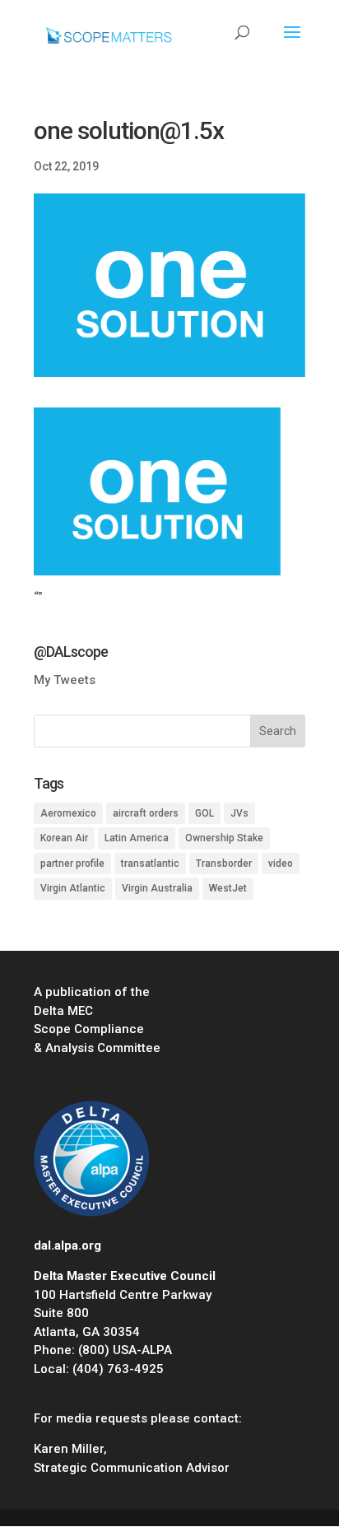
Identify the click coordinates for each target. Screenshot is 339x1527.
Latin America (136, 838)
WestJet (228, 888)
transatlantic (150, 863)
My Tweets (64, 680)
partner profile (72, 863)
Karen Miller (69, 1448)
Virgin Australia (157, 888)
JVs (239, 813)
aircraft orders (146, 813)
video (280, 863)
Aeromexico (68, 813)
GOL (204, 813)
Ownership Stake (224, 838)
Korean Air (64, 838)
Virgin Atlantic (72, 888)
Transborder (224, 863)
